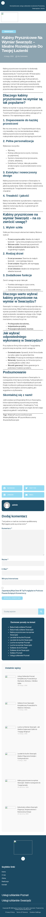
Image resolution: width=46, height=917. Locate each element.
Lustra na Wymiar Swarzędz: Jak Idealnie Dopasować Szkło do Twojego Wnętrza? (29, 729)
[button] (45, 17)
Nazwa (5, 559)
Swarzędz (8, 31)
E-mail (5, 569)
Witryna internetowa (10, 579)
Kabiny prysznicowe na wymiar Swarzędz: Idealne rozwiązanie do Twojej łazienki (29, 783)
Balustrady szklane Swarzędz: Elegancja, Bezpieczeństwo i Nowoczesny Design (28, 809)
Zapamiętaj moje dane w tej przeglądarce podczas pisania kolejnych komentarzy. (22, 592)
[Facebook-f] (3, 3)
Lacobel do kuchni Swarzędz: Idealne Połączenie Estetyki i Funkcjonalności (27, 756)
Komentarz (7, 528)
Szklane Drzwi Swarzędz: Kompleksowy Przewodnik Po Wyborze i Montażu (27, 705)
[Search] (41, 611)
